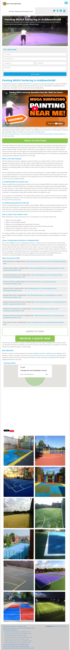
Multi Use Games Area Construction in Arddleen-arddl (18, 628)
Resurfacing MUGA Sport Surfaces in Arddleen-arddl (18, 648)
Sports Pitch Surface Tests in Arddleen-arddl (16, 646)
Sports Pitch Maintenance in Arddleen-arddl (15, 644)
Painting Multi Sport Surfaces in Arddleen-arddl (18, 640)
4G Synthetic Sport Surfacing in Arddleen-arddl (18, 637)
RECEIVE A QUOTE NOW (35, 338)
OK (46, 374)
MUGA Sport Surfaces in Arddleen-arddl (14, 626)
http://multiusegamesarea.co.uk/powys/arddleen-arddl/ (44, 355)
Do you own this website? (27, 374)
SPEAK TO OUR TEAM (35, 140)
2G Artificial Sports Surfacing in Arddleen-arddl (18, 633)
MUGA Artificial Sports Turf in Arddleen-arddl (17, 642)
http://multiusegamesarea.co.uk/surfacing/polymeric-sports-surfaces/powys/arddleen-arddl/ (31, 134)
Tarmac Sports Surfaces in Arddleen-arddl (17, 639)
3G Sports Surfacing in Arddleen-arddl (16, 635)
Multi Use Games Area (60, 626)
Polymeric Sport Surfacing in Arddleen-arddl (17, 631)
